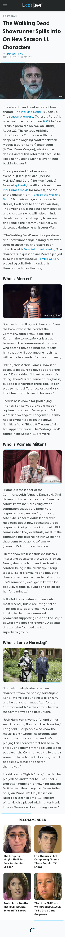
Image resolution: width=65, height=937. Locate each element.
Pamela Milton (47, 259)
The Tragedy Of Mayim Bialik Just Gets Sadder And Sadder (14, 861)
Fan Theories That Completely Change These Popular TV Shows (46, 861)
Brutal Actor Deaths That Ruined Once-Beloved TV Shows (15, 907)
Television (10, 16)
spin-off (20, 185)
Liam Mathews (14, 54)
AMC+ (46, 121)
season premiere (21, 116)
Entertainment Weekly (39, 249)
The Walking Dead (28, 112)
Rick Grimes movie (15, 190)
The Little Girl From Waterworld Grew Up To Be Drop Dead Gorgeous (47, 909)
